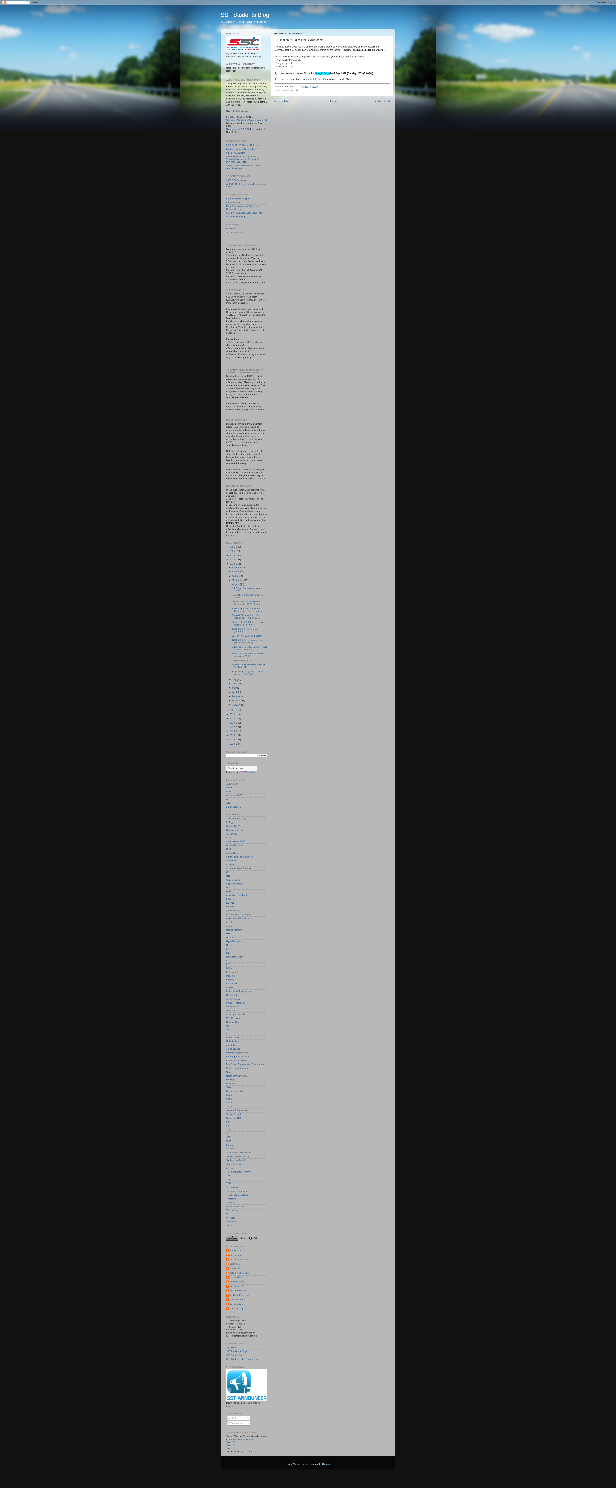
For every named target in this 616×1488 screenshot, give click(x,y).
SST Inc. (230, 1148)
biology (229, 822)
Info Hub (230, 976)
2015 (232, 735)
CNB (228, 849)
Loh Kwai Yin (235, 1277)
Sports (229, 1145)
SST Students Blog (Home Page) (243, 1359)
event (229, 922)
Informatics (231, 983)
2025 (232, 551)
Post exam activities (236, 1060)
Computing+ (232, 860)
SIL (228, 1126)
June (235, 683)
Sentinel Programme (236, 1110)
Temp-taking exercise (237, 1195)
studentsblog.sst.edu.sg (241, 1439)
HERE (235, 111)
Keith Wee (234, 1264)
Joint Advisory (233, 999)
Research (231, 1083)
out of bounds (233, 1049)
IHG (228, 964)
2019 (232, 718)
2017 (232, 727)
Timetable (231, 1199)
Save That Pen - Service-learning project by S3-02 (248, 654)
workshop (231, 1222)
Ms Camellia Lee (237, 1291)
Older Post (382, 101)
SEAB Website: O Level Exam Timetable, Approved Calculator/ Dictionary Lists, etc (242, 159)
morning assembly (235, 1014)
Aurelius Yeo (235, 1250)
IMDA (229, 968)
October (236, 576)
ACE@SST (231, 784)
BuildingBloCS (233, 826)
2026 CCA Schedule (236, 180)
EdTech (230, 899)
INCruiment (232, 972)
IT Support (231, 995)
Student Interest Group (237, 1156)
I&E (228, 953)
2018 (232, 723)
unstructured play (235, 1206)
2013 (232, 744)
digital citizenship (234, 884)
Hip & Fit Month (234, 941)
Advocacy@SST (234, 795)
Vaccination (232, 1210)
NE (297, 90)
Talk (228, 1175)
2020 (232, 714)
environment (232, 910)
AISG (228, 803)
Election (230, 907)
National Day (232, 1022)
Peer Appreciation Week (238, 1056)
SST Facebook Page (236, 1351)
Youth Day (231, 1225)
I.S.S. (229, 949)
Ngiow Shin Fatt (237, 1299)
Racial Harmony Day (236, 1076)
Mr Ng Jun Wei (236, 1286)
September (238, 580)
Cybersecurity (233, 880)
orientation (231, 1045)
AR (227, 811)
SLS (228, 1129)
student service (234, 1164)
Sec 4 (229, 1106)
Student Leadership (236, 1160)
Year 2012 (231, 1445)
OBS (228, 1029)
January (236, 705)
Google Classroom (235, 153)
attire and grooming (236, 818)
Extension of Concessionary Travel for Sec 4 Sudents (249, 648)
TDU (228, 1183)
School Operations (235, 1091)
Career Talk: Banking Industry (247, 636)
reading (230, 1079)
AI (227, 799)
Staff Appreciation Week (238, 1152)
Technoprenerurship (236, 1191)
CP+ (228, 872)
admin (229, 787)
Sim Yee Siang (236, 1304)
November (238, 571)
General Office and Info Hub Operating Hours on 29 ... (246, 616)
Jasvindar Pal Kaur (238, 1259)
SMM (228, 1133)
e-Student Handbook (236, 895)
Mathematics (232, 1006)
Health (229, 937)
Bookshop (231, 228)
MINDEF (230, 1010)
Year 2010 (250, 1451)
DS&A (229, 891)
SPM (228, 1141)
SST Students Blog (245, 15)
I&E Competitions (235, 957)
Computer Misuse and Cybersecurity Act (246, 120)
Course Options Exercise (238, 868)
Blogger (326, 1464)
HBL (228, 933)
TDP (228, 1179)
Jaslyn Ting (235, 1255)
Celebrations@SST (236, 841)
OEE (228, 1033)
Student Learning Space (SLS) (241, 149)
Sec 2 (229, 1099)
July (234, 679)
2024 (232, 555)
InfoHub (230, 980)
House (229, 945)
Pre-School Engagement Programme (245, 1064)
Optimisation (232, 1041)
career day (231, 834)
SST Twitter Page (235, 1355)
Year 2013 (231, 1442)
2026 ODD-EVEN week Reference (243, 145)
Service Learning (234, 1114)
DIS (228, 887)
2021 (232, 710)
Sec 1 (229, 1095)
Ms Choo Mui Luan (239, 1295)
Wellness (230, 1218)
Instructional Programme (238, 991)
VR (227, 1214)
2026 (232, 547)
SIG (228, 1122)
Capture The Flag (235, 830)
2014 (232, 739)
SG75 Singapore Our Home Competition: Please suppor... (248, 609)
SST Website (232, 1347)
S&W (228, 1087)
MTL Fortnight (233, 1018)
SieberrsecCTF (234, 1118)
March (235, 696)
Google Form (322, 73)
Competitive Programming (239, 857)
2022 (232, 564)
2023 (232, 559)
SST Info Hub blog (235, 217)
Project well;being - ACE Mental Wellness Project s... (247, 672)
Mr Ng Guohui (236, 1282)
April (234, 692)
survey (229, 1168)
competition (288, 90)
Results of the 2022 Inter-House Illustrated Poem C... (248, 623)
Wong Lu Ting (236, 1308)
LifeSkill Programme (236, 1003)
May (234, 688)
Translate (250, 772)
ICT (228, 960)
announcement (233, 807)
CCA (228, 838)
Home (333, 101)
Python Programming (237, 1068)
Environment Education (238, 914)
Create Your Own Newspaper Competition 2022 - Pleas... (247, 602)
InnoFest (230, 987)
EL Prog (230, 903)
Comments (236, 1423)
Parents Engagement (237, 1053)
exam (229, 926)
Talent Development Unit (238, 1172)
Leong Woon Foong (239, 1273)
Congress (231, 864)
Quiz (228, 1072)
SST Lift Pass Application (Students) (244, 213)
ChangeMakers (234, 845)
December (238, 567)
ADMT (229, 791)
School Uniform (234, 232)
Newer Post (282, 101)
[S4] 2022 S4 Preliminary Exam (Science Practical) (247, 641)
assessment (232, 814)
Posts (233, 1418)
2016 (232, 731)
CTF (228, 876)
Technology (232, 1187)
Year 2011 (231, 1448)
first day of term (234, 930)
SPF (228, 1137)
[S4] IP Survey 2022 (242, 660)
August (236, 584)
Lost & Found (233, 202)
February (237, 700)
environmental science (237, 918)
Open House (232, 1037)
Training (230, 1202)
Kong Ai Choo (236, 1268)
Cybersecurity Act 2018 (238, 129)
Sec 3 (229, 1102)
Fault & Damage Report (238, 199)
